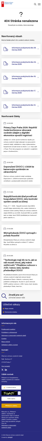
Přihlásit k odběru (11, 405)
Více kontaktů (5, 366)
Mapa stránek (9, 308)
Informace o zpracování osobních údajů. (8, 426)
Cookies (3, 338)
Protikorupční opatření (8, 329)
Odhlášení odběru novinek (9, 345)
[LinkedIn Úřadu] (6, 370)
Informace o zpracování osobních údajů (13, 335)
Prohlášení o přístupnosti (9, 332)
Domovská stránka (11, 312)
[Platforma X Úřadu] (2, 370)
